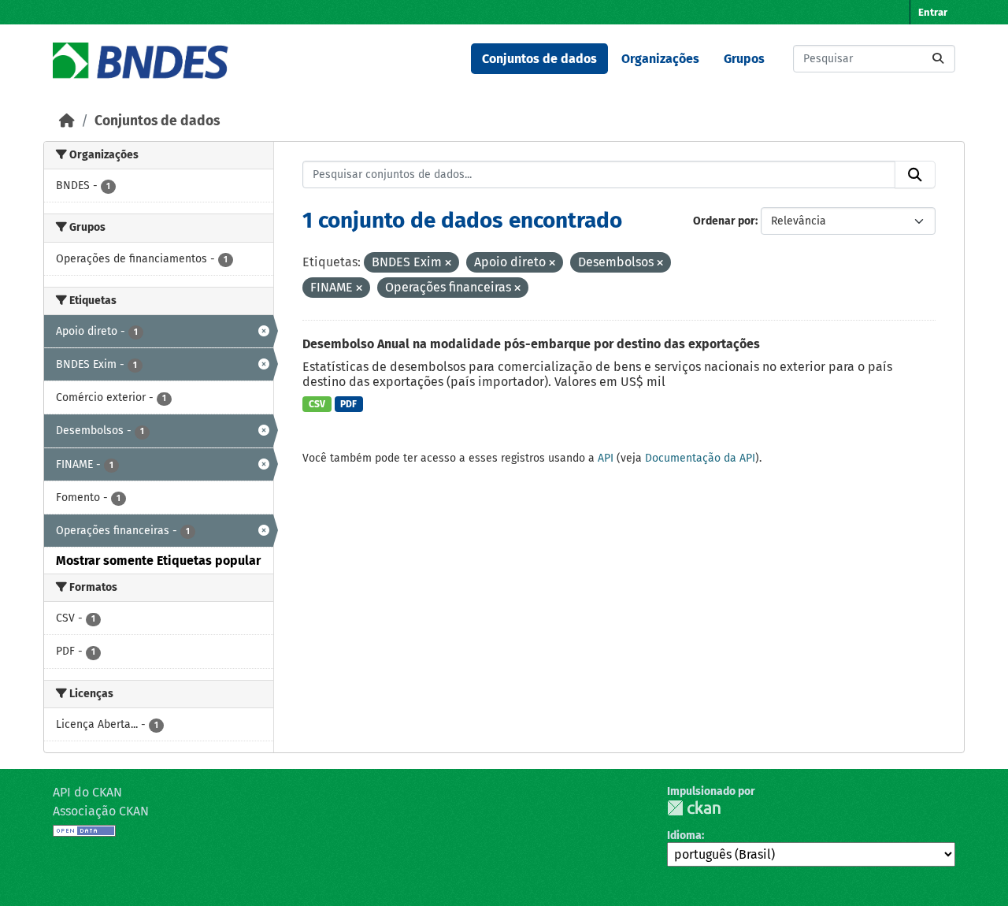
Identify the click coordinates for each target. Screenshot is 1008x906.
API (605, 458)
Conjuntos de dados (539, 58)
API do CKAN (87, 792)
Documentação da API (700, 458)
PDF (348, 404)
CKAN (694, 808)
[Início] (67, 121)
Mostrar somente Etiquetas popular (158, 560)
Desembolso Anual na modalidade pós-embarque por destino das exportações (531, 343)
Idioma (684, 835)
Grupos (744, 58)
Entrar (932, 12)
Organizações (660, 58)
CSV (317, 404)
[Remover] (448, 263)
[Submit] (938, 58)
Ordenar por (724, 221)
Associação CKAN (101, 811)
